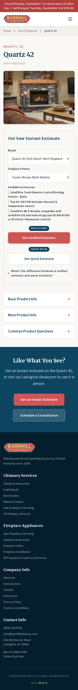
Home (7, 31)
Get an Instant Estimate (39, 399)
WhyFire (42, 683)
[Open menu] (70, 19)
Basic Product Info (22, 299)
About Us (9, 578)
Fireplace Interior (19, 169)
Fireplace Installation (16, 552)
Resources (10, 596)
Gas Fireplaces (27, 31)
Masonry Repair (13, 502)
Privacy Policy (12, 602)
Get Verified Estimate (39, 237)
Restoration (11, 496)
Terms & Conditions (16, 608)
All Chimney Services (16, 514)
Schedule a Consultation (39, 415)
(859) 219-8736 (12, 628)
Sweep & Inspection (16, 484)
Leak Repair (11, 490)
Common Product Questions (30, 331)
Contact (8, 590)
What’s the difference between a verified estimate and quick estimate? (39, 273)
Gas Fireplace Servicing (18, 508)
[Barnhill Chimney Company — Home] (16, 19)
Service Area (11, 584)
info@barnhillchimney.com (20, 634)
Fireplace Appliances (23, 525)
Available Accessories (21, 187)
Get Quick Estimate (39, 258)
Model (12, 151)
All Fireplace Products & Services (25, 558)
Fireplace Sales (13, 546)
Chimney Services (20, 475)
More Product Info (22, 315)
